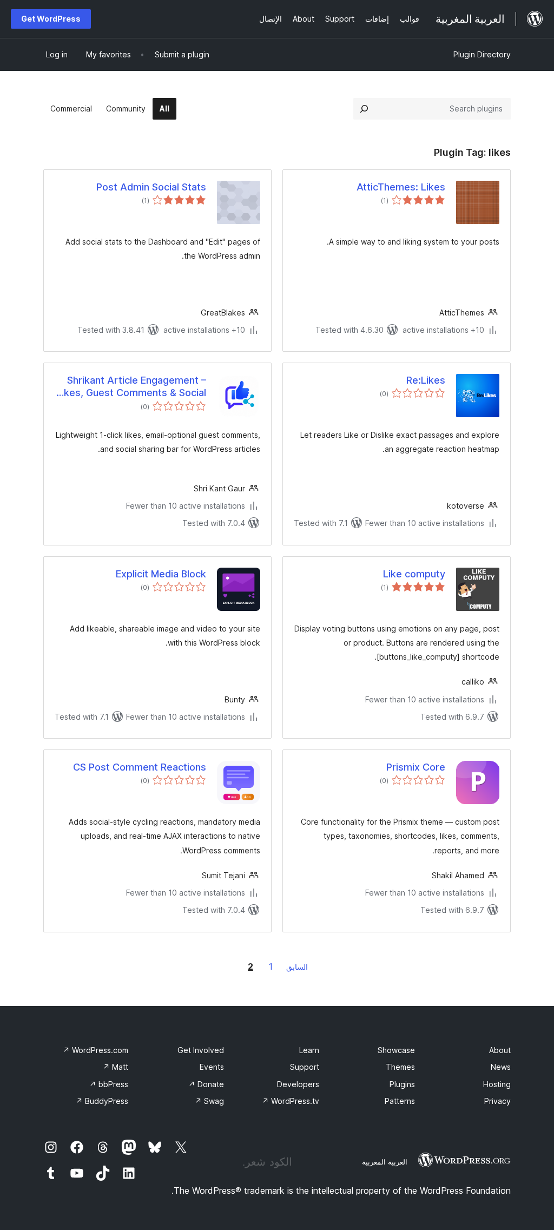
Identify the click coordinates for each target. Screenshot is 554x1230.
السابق (297, 966)
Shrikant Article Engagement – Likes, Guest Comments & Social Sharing (131, 386)
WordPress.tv (290, 1101)
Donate (206, 1084)
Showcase (396, 1050)
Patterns (400, 1101)
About (500, 1050)
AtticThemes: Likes (401, 187)
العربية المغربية (384, 1161)
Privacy (497, 1101)
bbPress (108, 1084)
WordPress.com (95, 1050)
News (501, 1066)
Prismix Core (415, 767)
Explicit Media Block (161, 574)
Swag (209, 1101)
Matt (115, 1066)
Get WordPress (51, 18)
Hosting (497, 1084)
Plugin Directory (482, 54)
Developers (298, 1084)
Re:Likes (425, 380)
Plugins (402, 1084)
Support (304, 1066)
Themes (400, 1066)
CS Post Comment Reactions (139, 767)
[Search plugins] (364, 109)
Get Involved (200, 1050)
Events (212, 1066)
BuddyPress (102, 1101)
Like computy (414, 574)
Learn (309, 1050)
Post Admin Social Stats (151, 187)
